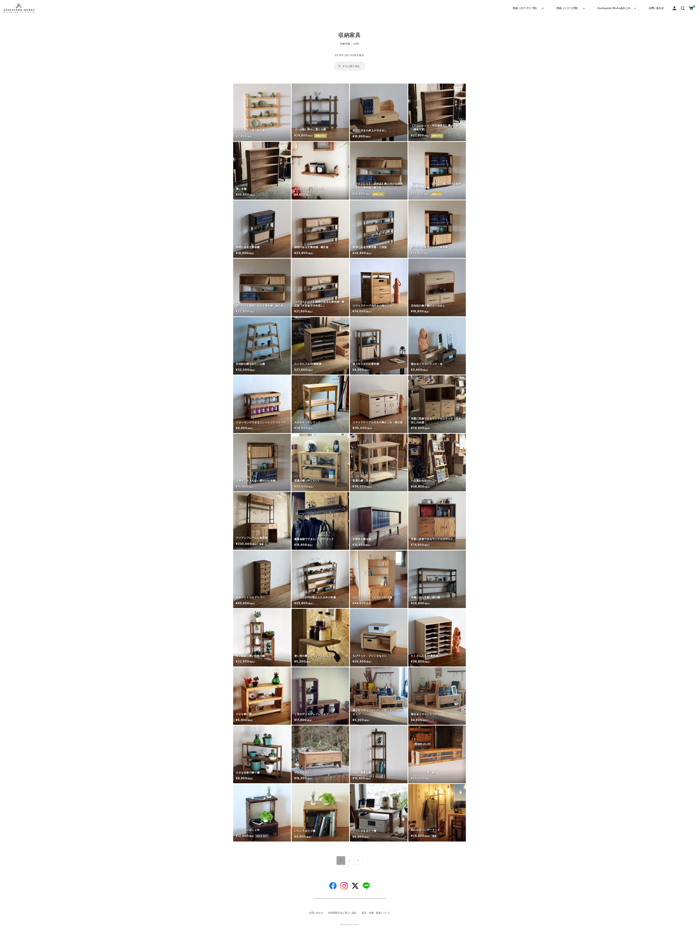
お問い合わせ (656, 8)
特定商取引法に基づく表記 (342, 913)
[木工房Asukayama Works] (19, 8)
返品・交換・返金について (376, 913)
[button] (682, 8)
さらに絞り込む (351, 66)
